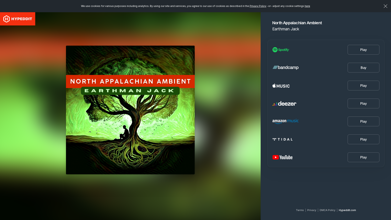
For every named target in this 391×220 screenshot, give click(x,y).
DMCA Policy (327, 210)
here (307, 6)
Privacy (311, 210)
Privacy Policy (258, 6)
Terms (300, 210)
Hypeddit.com (347, 210)
